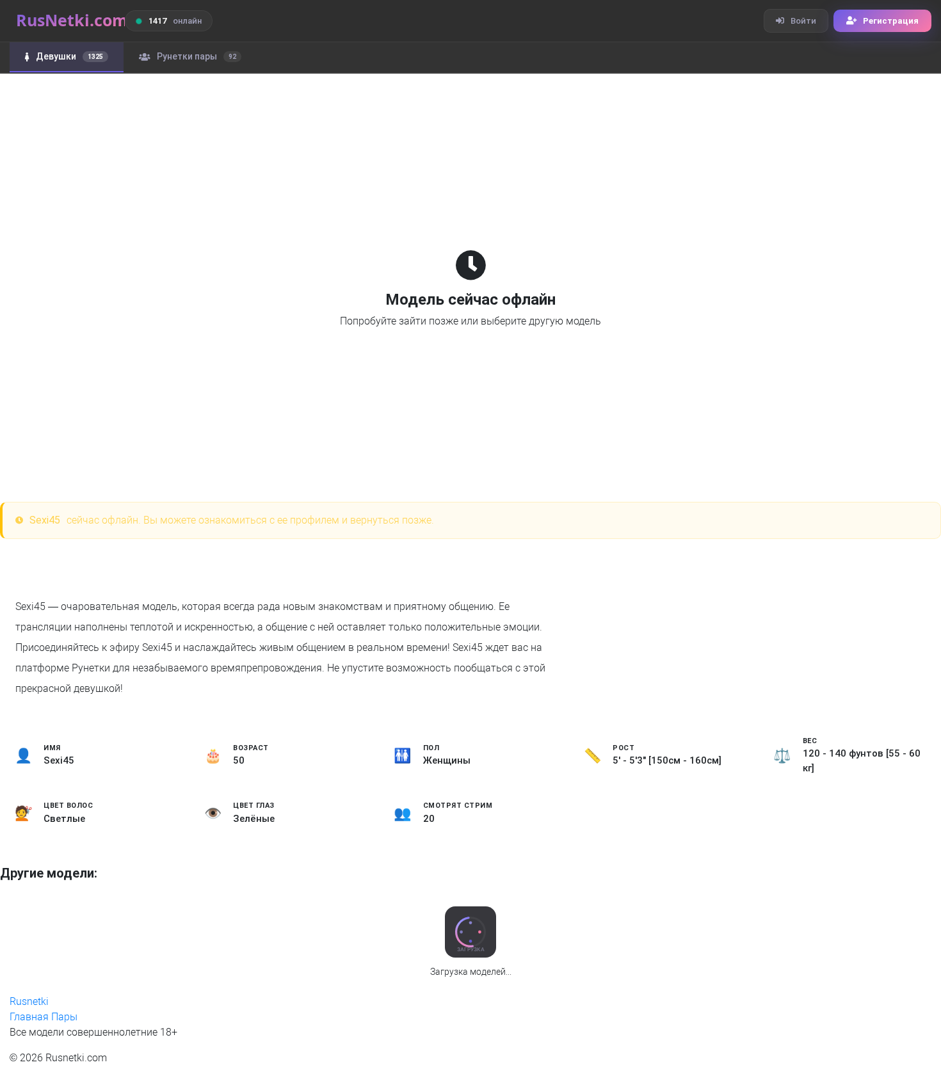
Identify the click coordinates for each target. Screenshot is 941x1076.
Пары (64, 1017)
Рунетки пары (196, 56)
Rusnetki (29, 1001)
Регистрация (891, 21)
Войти (803, 21)
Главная (29, 1017)
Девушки (69, 56)
